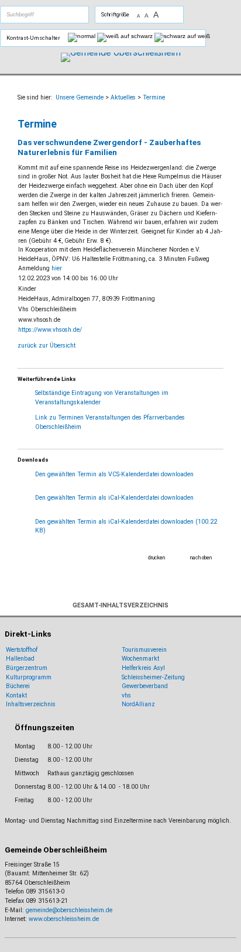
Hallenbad (20, 658)
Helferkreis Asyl (143, 668)
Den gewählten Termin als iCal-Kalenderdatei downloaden (114, 497)
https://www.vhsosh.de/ (50, 330)
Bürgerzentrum (26, 668)
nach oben (201, 558)
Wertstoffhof (21, 650)
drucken (156, 558)
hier (56, 268)
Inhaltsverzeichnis (31, 704)
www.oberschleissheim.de (64, 919)
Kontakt (16, 695)
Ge (125, 686)
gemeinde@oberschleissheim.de (69, 910)
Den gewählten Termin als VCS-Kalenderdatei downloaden (114, 474)
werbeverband (148, 686)
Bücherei (18, 686)
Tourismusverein (144, 650)
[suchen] (58, 14)
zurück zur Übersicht (46, 345)
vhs (126, 695)
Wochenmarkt (140, 658)
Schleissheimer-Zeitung (154, 677)
